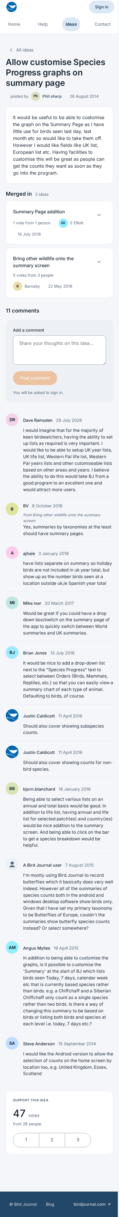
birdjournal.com (90, 1204)
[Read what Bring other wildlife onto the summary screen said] (99, 262)
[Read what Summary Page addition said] (99, 215)
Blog (50, 1204)
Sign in (101, 6)
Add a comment (28, 330)
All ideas (25, 50)
